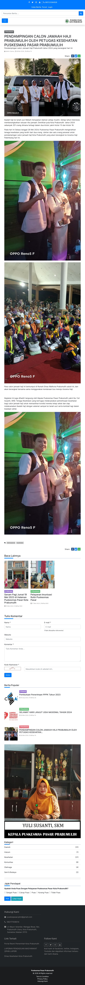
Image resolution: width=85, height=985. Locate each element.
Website (7, 635)
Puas (33, 892)
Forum (44, 7)
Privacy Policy (42, 979)
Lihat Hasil (17, 899)
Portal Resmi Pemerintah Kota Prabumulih (21, 943)
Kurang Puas (43, 892)
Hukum (7, 852)
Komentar (9, 644)
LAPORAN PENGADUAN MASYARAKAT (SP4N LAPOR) (20, 949)
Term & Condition (42, 976)
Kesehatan (8, 857)
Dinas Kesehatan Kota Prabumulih (18, 956)
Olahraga (8, 867)
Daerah (7, 847)
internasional (11, 543)
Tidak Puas (55, 892)
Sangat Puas (11, 892)
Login (50, 7)
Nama (7, 622)
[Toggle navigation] (5, 20)
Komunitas (8, 862)
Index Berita (36, 7)
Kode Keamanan (11, 665)
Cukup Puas (24, 892)
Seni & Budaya (10, 872)
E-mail (47, 622)
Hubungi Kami (43, 981)
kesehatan (20, 543)
